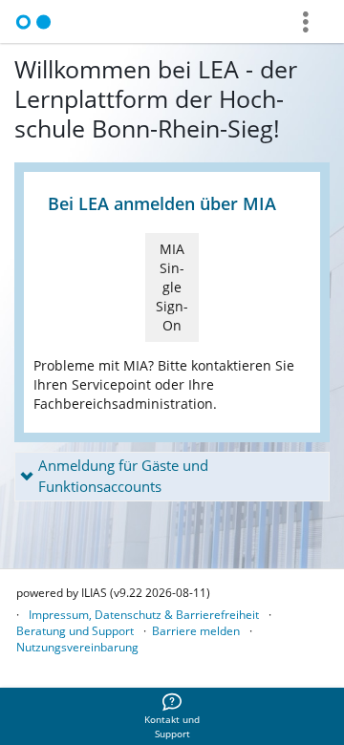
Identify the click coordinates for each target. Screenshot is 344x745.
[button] (172, 476)
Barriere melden (196, 631)
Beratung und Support (75, 631)
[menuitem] (172, 716)
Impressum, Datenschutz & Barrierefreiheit (144, 615)
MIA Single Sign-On (172, 287)
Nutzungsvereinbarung (77, 647)
